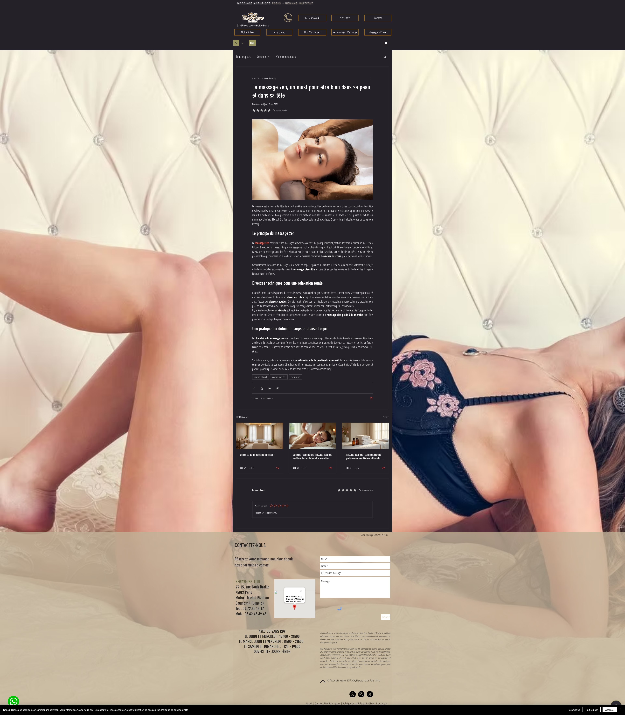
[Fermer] (621, 709)
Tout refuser (591, 709)
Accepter (609, 709)
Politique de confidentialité (174, 709)
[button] (359, 282)
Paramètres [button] (574, 709)
